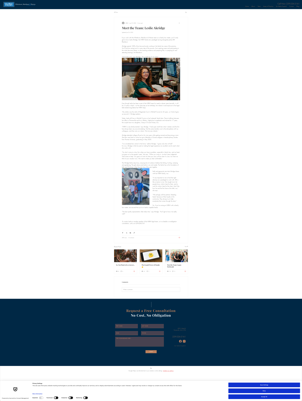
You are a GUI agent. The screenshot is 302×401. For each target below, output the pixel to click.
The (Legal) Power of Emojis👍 (151, 266)
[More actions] (179, 23)
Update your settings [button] (168, 371)
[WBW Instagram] (184, 341)
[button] (186, 12)
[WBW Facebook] (180, 341)
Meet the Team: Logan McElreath (174, 266)
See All (186, 246)
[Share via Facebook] (122, 232)
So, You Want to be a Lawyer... (125, 265)
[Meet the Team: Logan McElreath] (176, 255)
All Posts (116, 12)
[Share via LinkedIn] (130, 232)
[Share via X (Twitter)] (126, 232)
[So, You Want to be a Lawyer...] (125, 255)
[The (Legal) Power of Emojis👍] (151, 255)
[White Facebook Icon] (299, 199)
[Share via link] (134, 232)
